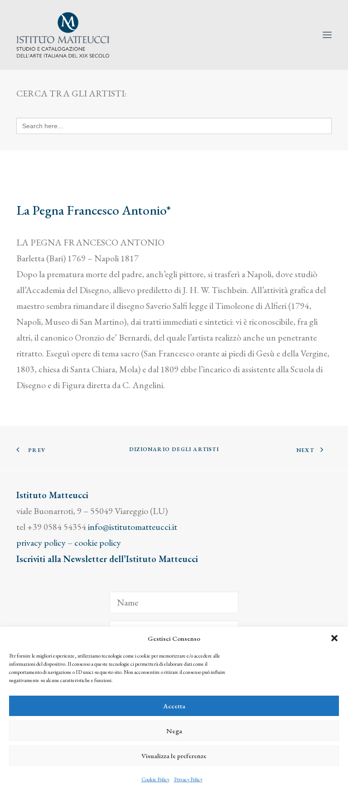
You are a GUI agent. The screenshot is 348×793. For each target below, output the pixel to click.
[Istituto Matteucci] (62, 35)
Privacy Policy (188, 779)
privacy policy (41, 542)
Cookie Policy (155, 779)
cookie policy (97, 542)
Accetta (174, 706)
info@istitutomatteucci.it (132, 527)
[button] (334, 638)
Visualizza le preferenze (174, 755)
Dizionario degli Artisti (174, 449)
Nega (174, 730)
